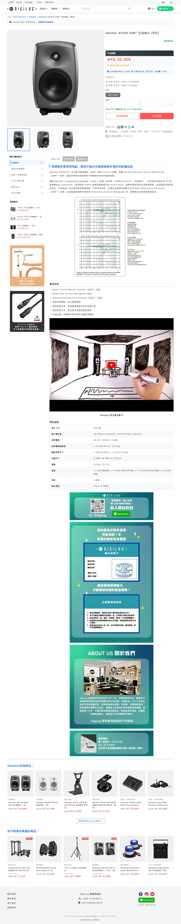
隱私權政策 (85, 920)
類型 (108, 90)
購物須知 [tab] (82, 159)
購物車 (166, 8)
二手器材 (38, 2)
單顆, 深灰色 (113, 95)
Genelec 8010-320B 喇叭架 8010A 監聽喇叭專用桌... (76, 805)
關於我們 (11, 894)
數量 (108, 100)
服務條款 (96, 920)
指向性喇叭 (125, 865)
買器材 (43, 8)
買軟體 (65, 8)
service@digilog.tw (92, 902)
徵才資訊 (11, 903)
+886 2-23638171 (92, 898)
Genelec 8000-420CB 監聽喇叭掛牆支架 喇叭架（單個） (104, 805)
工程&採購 (28, 2)
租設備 (19, 2)
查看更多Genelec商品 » (91, 821)
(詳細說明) (167, 131)
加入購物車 (20, 794)
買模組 (54, 8)
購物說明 (11, 907)
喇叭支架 (68, 799)
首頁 (9, 17)
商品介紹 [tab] (55, 159)
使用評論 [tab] (69, 159)
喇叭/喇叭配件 (20, 17)
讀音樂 (11, 2)
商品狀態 (110, 109)
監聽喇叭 (32, 17)
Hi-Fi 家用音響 (154, 865)
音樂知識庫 (49, 2)
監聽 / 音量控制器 (128, 799)
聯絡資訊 (11, 898)
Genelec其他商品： (20, 765)
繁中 (163, 2)
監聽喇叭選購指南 (45, 22)
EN (171, 2)
